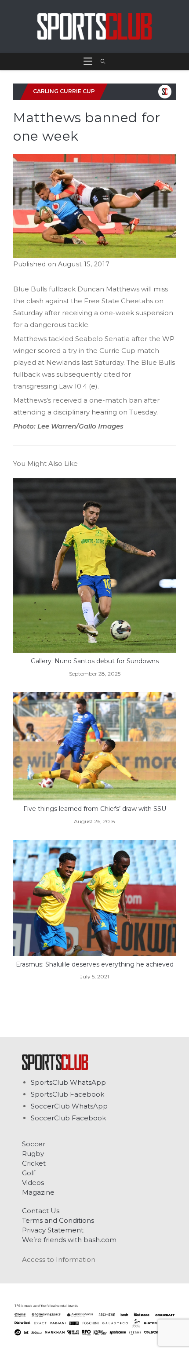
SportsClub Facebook (67, 1094)
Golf (28, 1173)
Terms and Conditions (58, 1220)
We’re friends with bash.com (69, 1240)
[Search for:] (100, 61)
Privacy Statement (53, 1230)
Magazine (38, 1192)
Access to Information (58, 1259)
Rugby (33, 1153)
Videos (33, 1182)
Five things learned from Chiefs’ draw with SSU (94, 809)
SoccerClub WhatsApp (69, 1106)
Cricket (34, 1163)
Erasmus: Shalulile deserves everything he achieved (95, 964)
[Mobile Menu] (89, 61)
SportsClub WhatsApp (68, 1082)
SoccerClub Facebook (68, 1118)
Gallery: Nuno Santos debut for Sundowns (95, 661)
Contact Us (40, 1211)
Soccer (33, 1144)
